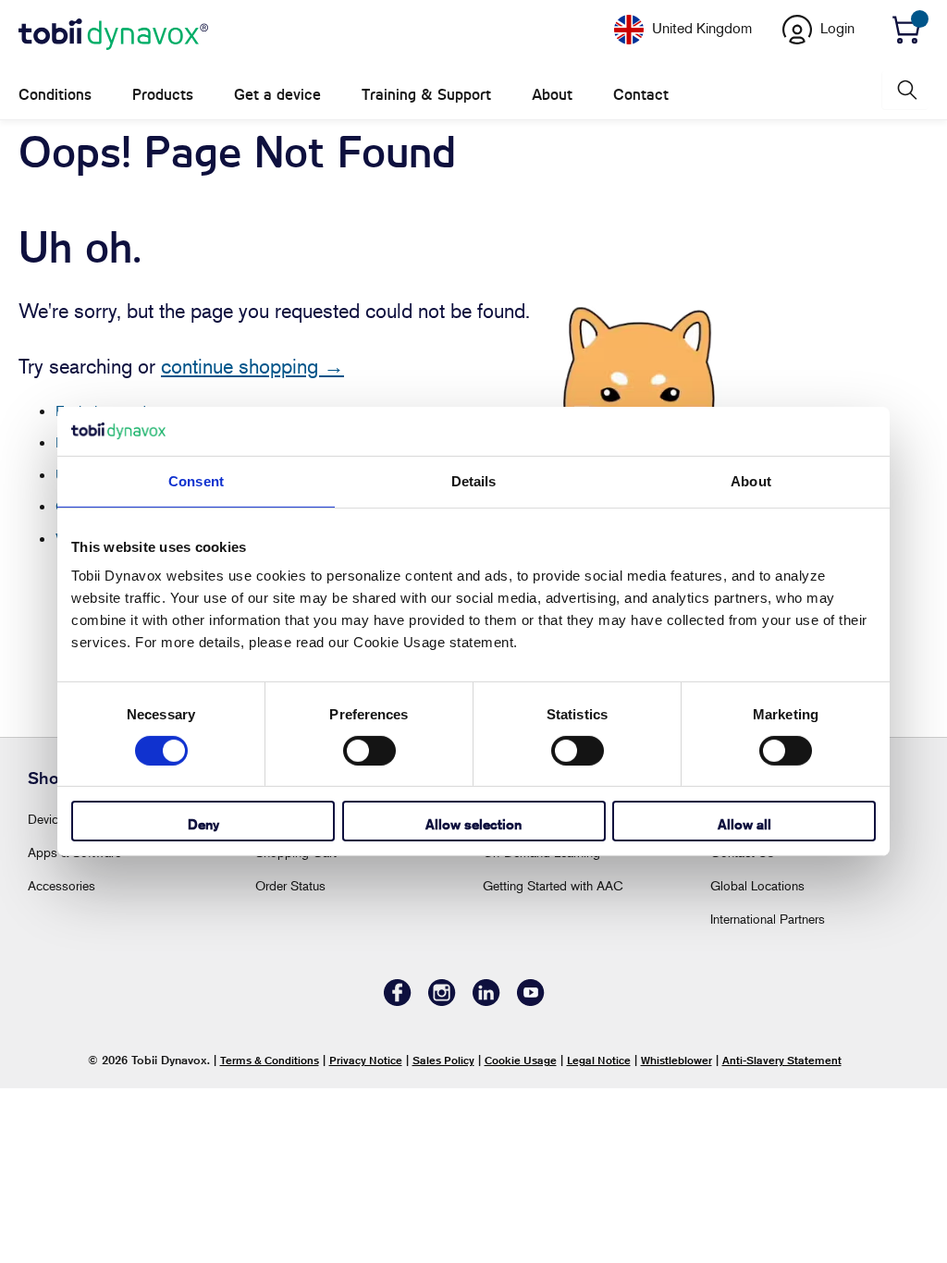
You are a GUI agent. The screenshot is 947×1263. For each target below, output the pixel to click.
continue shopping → (252, 366)
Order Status (290, 885)
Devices (49, 819)
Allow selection (473, 824)
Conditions (55, 95)
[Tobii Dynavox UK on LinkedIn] (486, 1001)
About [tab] (751, 480)
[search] (905, 90)
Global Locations (757, 885)
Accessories (61, 885)
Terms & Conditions (269, 1060)
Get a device (277, 95)
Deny (203, 824)
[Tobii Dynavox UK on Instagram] (442, 1001)
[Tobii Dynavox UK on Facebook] (397, 1001)
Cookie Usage (521, 1060)
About (552, 95)
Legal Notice (599, 1060)
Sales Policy (443, 1060)
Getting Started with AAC (553, 885)
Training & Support (426, 95)
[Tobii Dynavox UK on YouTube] (530, 1001)
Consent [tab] (196, 480)
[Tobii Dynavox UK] (113, 35)
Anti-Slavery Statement (782, 1060)
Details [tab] (474, 480)
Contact (641, 95)
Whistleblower (676, 1060)
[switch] (369, 751)
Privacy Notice (365, 1060)
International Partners (767, 918)
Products (162, 95)
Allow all (744, 824)
